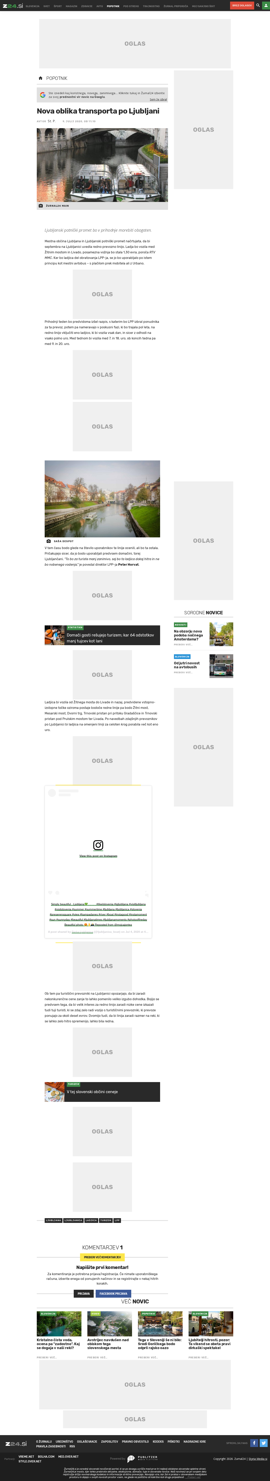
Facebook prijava (113, 1293)
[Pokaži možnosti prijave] (266, 5)
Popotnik (56, 78)
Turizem (73, 1084)
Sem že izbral (158, 99)
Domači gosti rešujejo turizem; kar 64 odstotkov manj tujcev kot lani (110, 638)
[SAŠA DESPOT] (102, 499)
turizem (105, 1220)
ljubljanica (73, 1220)
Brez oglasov (242, 5)
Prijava (84, 1293)
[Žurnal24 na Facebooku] (254, 1443)
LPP (117, 1220)
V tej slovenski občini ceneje (92, 1091)
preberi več (102, 1257)
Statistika (75, 627)
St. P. (52, 121)
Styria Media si (258, 1459)
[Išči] (258, 5)
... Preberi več (193, 1477)
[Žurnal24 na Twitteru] (264, 1443)
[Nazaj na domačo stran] (40, 78)
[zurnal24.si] (13, 5)
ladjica (91, 1220)
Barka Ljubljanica (82, 931)
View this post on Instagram (98, 855)
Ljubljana (53, 1220)
